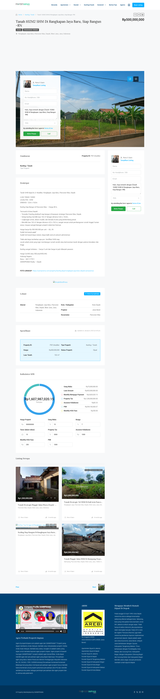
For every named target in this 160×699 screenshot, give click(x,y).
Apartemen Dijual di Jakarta (91, 648)
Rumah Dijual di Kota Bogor (91, 665)
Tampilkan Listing (39, 85)
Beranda (54, 5)
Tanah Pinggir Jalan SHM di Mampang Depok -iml (85, 559)
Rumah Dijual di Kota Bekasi (91, 670)
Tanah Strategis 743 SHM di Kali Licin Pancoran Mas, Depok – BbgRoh (93, 502)
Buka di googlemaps (93, 294)
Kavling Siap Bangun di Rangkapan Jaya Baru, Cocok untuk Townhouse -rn (49, 532)
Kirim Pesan (31, 134)
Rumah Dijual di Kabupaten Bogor (93, 662)
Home (20, 15)
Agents (122, 5)
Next (94, 587)
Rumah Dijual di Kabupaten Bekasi (93, 667)
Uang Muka (52, 420)
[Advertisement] (80, 55)
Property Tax (52, 430)
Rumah (76, 5)
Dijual (19, 30)
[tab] (130, 79)
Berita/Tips (113, 5)
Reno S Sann (24, 517)
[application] (41, 618)
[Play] (19, 631)
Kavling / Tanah (29, 15)
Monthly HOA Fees (27, 440)
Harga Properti (25, 420)
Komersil (100, 5)
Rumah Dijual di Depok (89, 656)
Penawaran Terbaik (31, 30)
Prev (17, 587)
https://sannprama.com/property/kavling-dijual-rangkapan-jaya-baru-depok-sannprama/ (63, 271)
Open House (52, 470)
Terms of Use (48, 128)
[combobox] (40, 123)
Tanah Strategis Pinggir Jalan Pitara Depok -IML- (38, 505)
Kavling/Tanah (89, 5)
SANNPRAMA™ (51, 643)
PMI (49, 440)
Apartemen (64, 5)
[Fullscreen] (64, 631)
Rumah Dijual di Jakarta (90, 654)
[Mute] (61, 631)
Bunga (78, 420)
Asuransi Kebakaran (83, 430)
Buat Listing (138, 5)
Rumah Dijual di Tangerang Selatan (93, 659)
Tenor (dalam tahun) (27, 430)
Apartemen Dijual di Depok (90, 651)
